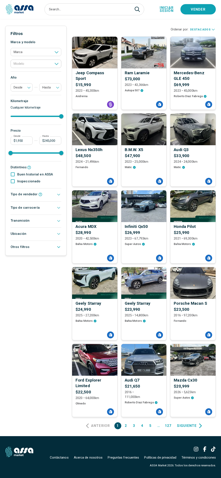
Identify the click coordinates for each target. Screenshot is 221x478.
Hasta (45, 136)
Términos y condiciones (199, 457)
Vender (198, 9)
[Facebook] (204, 449)
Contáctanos (59, 457)
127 (168, 426)
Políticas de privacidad (160, 457)
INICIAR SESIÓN (167, 9)
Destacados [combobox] (200, 29)
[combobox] (91, 9)
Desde (17, 136)
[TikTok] (213, 449)
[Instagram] (196, 449)
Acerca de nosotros (88, 457)
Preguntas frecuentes (123, 457)
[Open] (56, 52)
